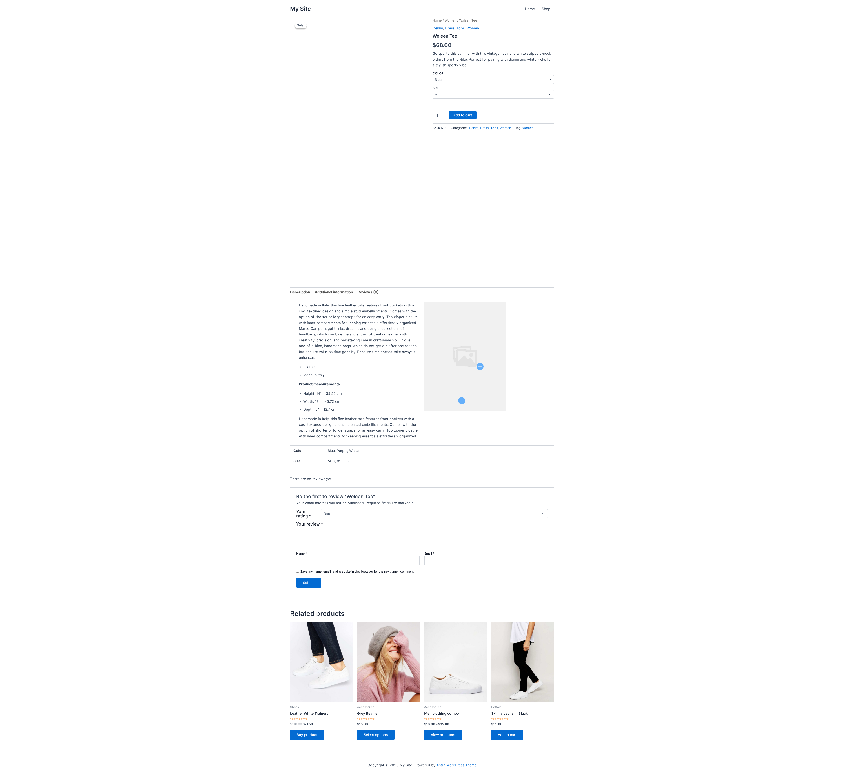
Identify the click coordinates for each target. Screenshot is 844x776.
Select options (376, 734)
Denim (438, 28)
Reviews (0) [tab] (368, 292)
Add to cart (462, 115)
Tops (461, 28)
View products (443, 734)
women (527, 128)
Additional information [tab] (334, 292)
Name (301, 553)
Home (530, 9)
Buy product (307, 734)
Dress (450, 28)
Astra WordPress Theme (457, 765)
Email (429, 553)
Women (450, 20)
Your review (309, 524)
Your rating (303, 513)
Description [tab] (300, 292)
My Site (300, 8)
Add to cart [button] (507, 734)
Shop (546, 9)
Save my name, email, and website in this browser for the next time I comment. (357, 571)
